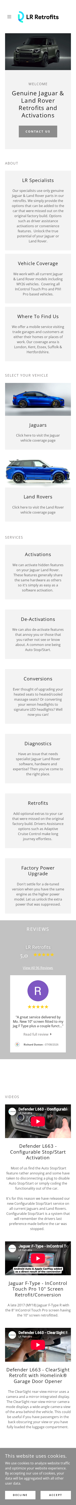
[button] (10, 16)
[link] (38, 16)
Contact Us (38, 131)
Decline (20, 1495)
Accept (55, 1495)
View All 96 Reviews (38, 968)
